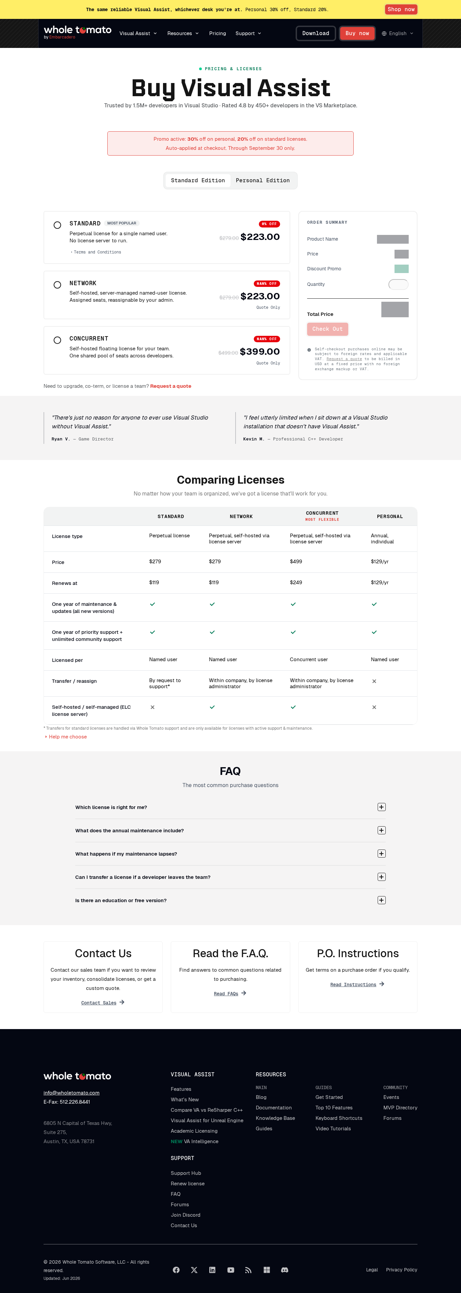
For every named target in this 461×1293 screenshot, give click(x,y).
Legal (372, 1270)
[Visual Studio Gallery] (266, 1270)
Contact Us (184, 1225)
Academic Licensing (194, 1131)
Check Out (328, 328)
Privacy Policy (401, 1270)
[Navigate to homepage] (77, 30)
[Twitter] (194, 1270)
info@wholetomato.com (72, 1092)
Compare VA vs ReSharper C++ (207, 1110)
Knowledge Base (275, 1118)
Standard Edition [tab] (198, 180)
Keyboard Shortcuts (339, 1118)
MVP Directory (400, 1107)
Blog (261, 1097)
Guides (264, 1128)
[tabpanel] (167, 293)
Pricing (217, 33)
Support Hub (186, 1173)
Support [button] (245, 33)
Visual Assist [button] (134, 33)
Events (391, 1097)
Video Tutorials (333, 1128)
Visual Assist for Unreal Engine (207, 1120)
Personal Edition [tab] (263, 180)
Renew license (188, 1183)
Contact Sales (98, 1003)
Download (315, 33)
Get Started (329, 1097)
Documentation (274, 1107)
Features (181, 1089)
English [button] (398, 33)
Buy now (357, 33)
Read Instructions (353, 984)
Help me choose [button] (68, 736)
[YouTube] (230, 1270)
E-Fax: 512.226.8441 (67, 1102)
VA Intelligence (194, 1141)
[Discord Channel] (284, 1270)
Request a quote (344, 358)
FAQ (176, 1194)
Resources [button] (179, 33)
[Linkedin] (212, 1270)
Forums (392, 1118)
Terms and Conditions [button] (97, 252)
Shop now (401, 9)
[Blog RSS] (248, 1270)
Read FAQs (226, 994)
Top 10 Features (334, 1107)
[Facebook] (176, 1270)
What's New (185, 1099)
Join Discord (185, 1215)
